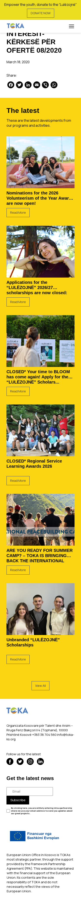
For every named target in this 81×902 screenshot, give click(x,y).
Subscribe (17, 800)
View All (40, 686)
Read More (18, 212)
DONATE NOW (41, 13)
